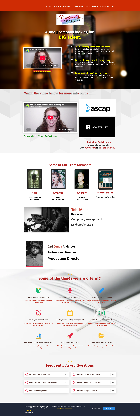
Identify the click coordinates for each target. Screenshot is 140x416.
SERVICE (67, 7)
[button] (65, 374)
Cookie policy (60, 408)
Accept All (108, 408)
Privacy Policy (28, 410)
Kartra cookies (68, 408)
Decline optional (96, 408)
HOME (49, 7)
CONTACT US (79, 7)
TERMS (88, 7)
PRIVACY (95, 7)
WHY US (58, 7)
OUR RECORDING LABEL (107, 7)
